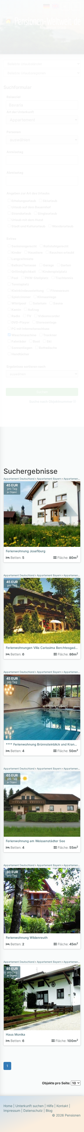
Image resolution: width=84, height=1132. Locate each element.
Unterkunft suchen (29, 1106)
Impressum (12, 1110)
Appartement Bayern (49, 478)
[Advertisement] (42, 436)
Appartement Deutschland (19, 478)
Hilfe (50, 1106)
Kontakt (62, 1106)
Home (8, 1106)
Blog (49, 1110)
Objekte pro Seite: (56, 1083)
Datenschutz (33, 1110)
